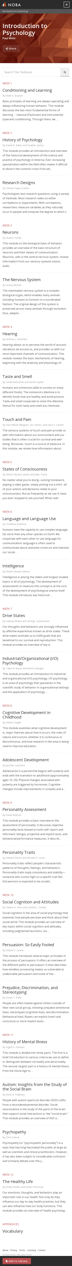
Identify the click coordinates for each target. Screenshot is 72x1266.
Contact (41, 1250)
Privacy (13, 1250)
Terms (22, 1250)
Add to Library (17, 1261)
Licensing (31, 1250)
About (5, 1250)
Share (11, 48)
